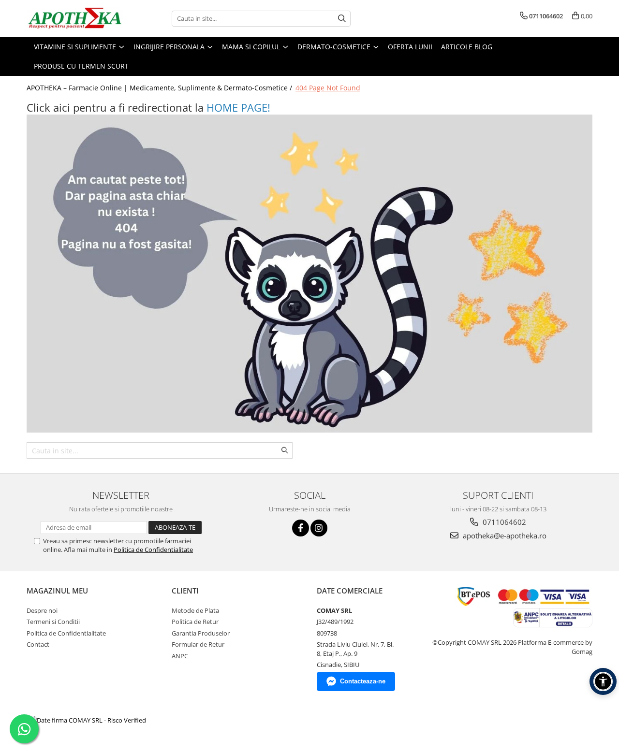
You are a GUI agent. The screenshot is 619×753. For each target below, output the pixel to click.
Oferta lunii (410, 46)
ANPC (180, 656)
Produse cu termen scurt (81, 66)
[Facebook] (300, 528)
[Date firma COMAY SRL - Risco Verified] (87, 720)
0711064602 (503, 522)
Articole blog (466, 46)
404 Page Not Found (327, 87)
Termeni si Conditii (53, 621)
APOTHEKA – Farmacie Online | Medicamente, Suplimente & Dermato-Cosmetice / (160, 87)
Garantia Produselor (201, 633)
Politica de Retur (195, 621)
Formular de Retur (198, 644)
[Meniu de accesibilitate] (603, 681)
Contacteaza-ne (362, 681)
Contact (38, 644)
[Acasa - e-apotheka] (75, 18)
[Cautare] (342, 19)
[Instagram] (318, 528)
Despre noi (42, 610)
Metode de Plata (195, 610)
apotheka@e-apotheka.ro (503, 535)
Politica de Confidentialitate (153, 549)
